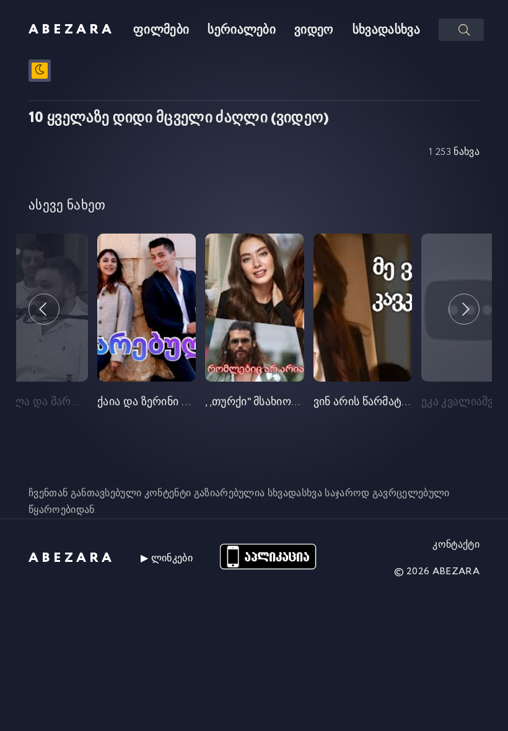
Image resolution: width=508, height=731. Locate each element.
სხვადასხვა (386, 30)
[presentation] (43, 309)
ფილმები (161, 30)
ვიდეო (314, 30)
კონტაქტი (456, 545)
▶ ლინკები (167, 558)
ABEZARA (71, 30)
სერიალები (242, 30)
